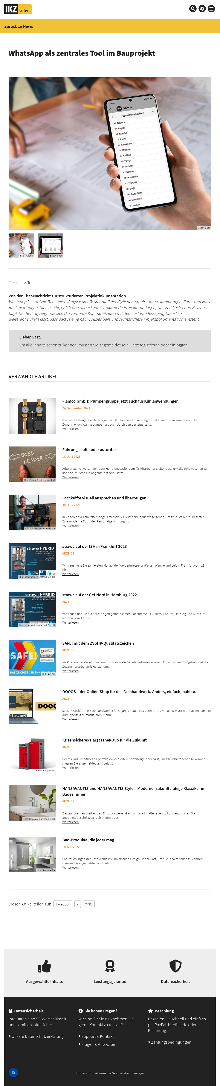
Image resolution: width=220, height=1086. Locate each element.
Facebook (63, 904)
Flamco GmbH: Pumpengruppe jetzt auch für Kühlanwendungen (120, 401)
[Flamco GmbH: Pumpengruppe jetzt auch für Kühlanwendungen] (32, 416)
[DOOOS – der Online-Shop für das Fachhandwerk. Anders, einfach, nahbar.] (32, 706)
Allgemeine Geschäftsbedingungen (119, 1073)
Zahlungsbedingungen (170, 1042)
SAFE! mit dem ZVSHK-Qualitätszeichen (98, 643)
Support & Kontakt (97, 1036)
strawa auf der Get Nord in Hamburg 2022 (99, 594)
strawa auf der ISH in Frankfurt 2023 (94, 546)
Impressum (83, 1073)
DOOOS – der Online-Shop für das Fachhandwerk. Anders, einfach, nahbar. (129, 691)
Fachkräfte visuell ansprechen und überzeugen (104, 498)
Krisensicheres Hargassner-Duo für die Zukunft (104, 740)
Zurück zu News (18, 26)
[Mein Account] (202, 8)
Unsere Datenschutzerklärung (37, 1036)
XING (88, 904)
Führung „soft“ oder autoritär (89, 449)
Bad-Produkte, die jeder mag (88, 839)
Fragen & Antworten (98, 1044)
